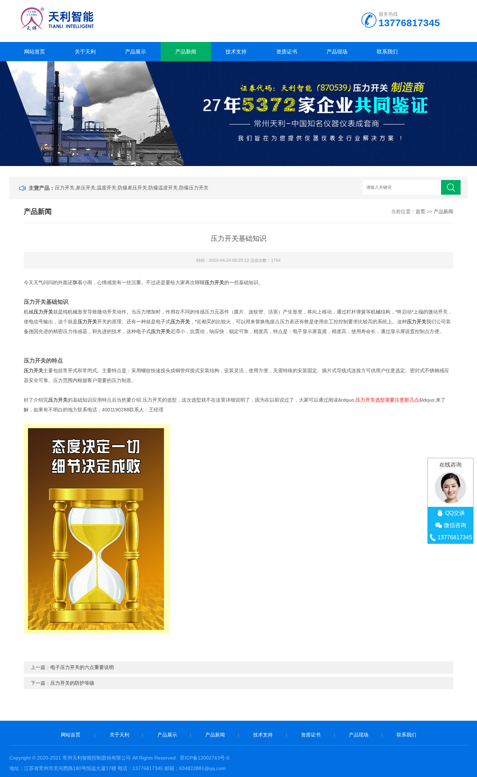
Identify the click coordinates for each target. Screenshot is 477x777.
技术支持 (236, 52)
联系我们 (387, 52)
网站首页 (34, 52)
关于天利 (85, 52)
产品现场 (336, 52)
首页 (420, 211)
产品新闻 (185, 52)
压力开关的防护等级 (72, 683)
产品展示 (135, 52)
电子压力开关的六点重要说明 (82, 667)
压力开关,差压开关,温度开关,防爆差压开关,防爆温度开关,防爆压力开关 (131, 187)
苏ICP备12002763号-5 (204, 758)
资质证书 (286, 52)
